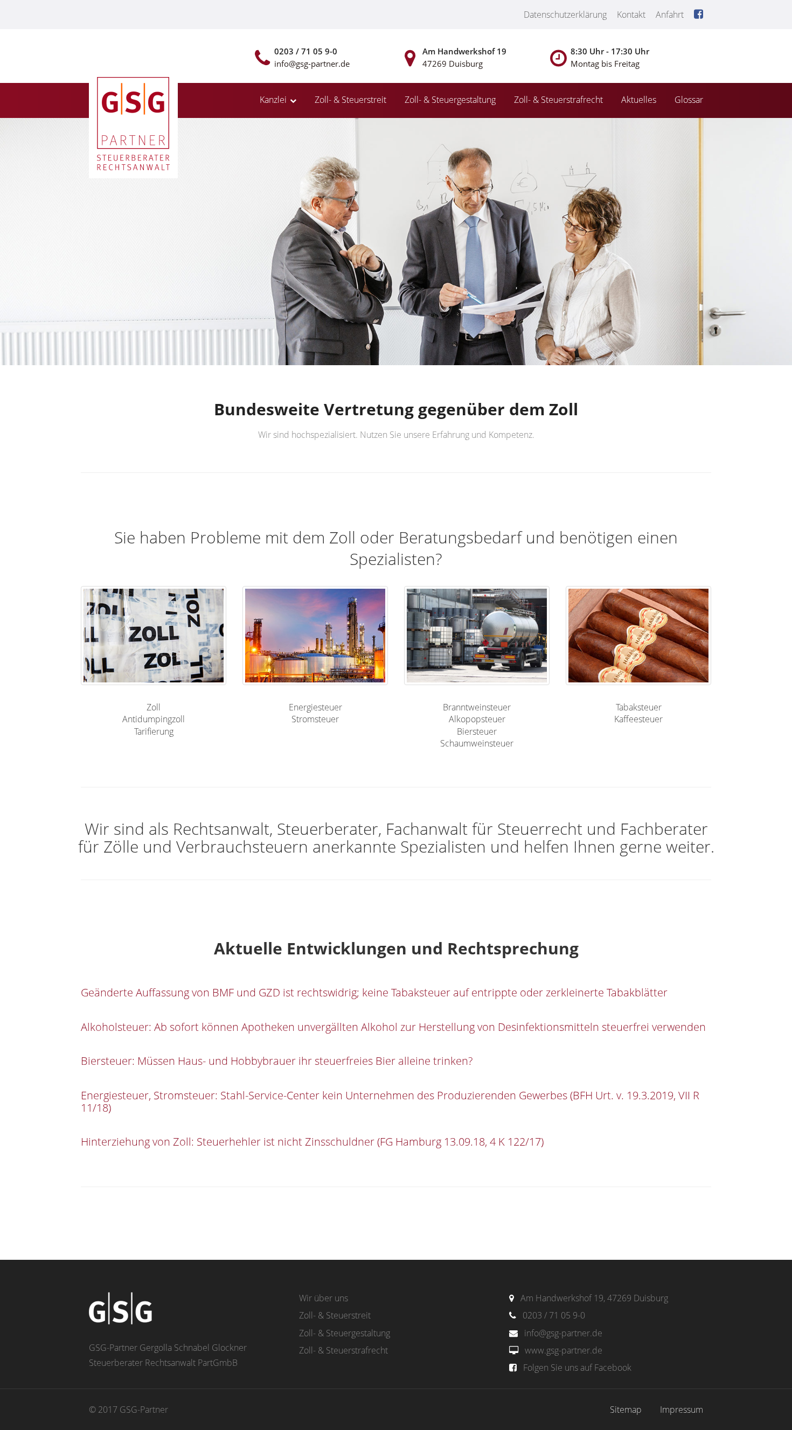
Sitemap (626, 1409)
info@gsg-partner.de (563, 1333)
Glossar (689, 100)
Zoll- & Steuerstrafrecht (558, 100)
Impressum (681, 1409)
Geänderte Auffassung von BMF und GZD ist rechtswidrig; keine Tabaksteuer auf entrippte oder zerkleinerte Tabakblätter (374, 992)
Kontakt (631, 14)
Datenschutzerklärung (565, 14)
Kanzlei (273, 100)
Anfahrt (670, 14)
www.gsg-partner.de (563, 1350)
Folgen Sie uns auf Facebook (577, 1367)
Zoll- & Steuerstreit (350, 100)
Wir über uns (323, 1298)
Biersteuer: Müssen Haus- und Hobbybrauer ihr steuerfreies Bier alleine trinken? (277, 1061)
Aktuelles (638, 100)
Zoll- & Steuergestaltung (450, 100)
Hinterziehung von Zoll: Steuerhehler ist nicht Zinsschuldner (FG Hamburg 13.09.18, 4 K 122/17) (312, 1141)
